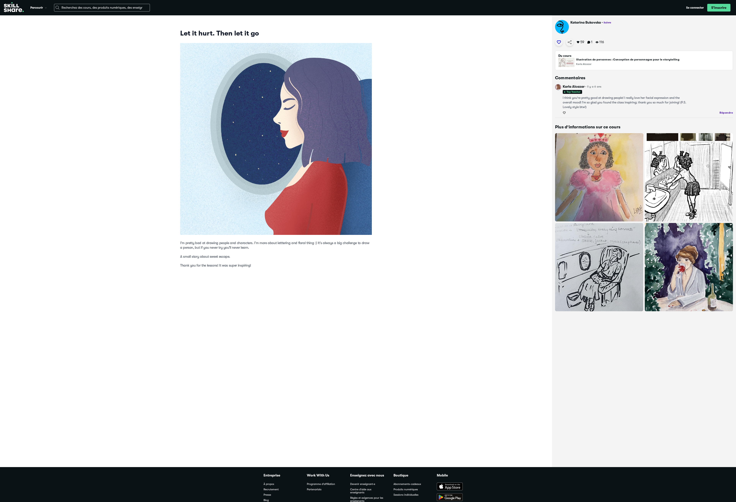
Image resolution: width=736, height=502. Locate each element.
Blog (266, 500)
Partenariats (314, 489)
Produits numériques (405, 489)
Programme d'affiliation (321, 484)
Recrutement (271, 489)
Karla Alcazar (574, 86)
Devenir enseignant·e (362, 484)
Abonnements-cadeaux (407, 484)
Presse (267, 494)
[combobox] (102, 8)
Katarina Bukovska (585, 22)
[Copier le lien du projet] (569, 42)
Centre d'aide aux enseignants (360, 491)
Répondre (726, 112)
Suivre (607, 22)
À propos (269, 484)
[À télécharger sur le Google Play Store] (454, 497)
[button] (46, 7)
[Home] (14, 7)
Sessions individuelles (405, 494)
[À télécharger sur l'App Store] (454, 487)
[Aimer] (559, 42)
